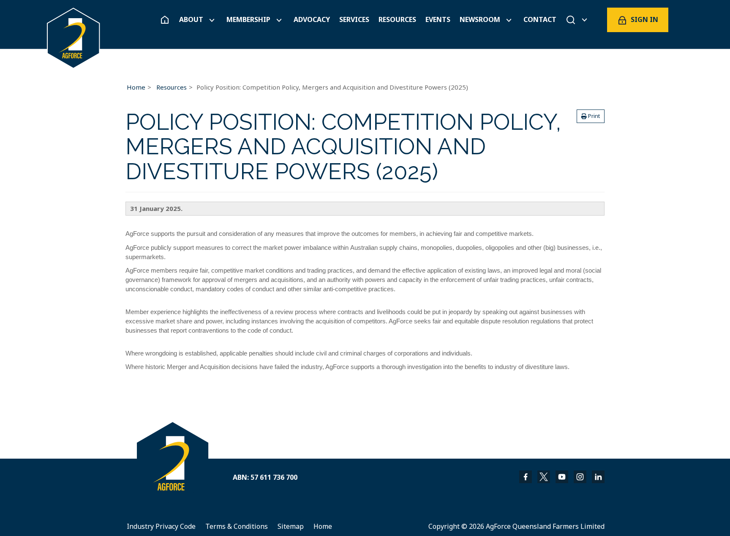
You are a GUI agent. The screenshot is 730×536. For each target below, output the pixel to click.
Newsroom (480, 20)
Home (136, 87)
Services (354, 20)
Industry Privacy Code (161, 526)
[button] (591, 116)
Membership (248, 20)
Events (437, 20)
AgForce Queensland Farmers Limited (545, 526)
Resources (397, 20)
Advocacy (312, 20)
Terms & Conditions (236, 526)
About (191, 20)
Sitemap (291, 526)
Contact (539, 20)
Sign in (644, 19)
